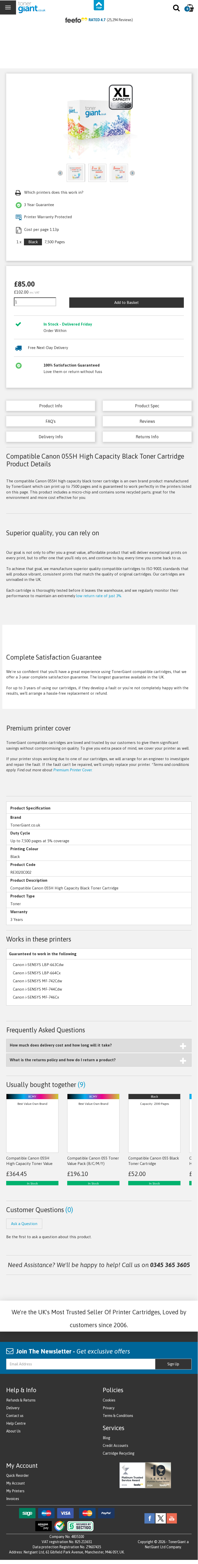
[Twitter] (161, 1518)
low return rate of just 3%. (99, 596)
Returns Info (147, 436)
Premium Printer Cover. (72, 770)
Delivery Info (51, 436)
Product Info (50, 405)
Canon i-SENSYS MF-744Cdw (37, 989)
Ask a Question (24, 1223)
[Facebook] (149, 1518)
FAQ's (51, 421)
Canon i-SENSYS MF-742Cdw (37, 981)
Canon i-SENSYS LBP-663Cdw (38, 964)
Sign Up (173, 1364)
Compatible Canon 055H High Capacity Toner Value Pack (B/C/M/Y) (29, 1163)
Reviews (147, 421)
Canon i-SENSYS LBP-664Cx (37, 973)
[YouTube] (172, 1518)
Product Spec (147, 405)
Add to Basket (126, 302)
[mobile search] (176, 9)
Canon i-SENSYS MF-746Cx (36, 997)
